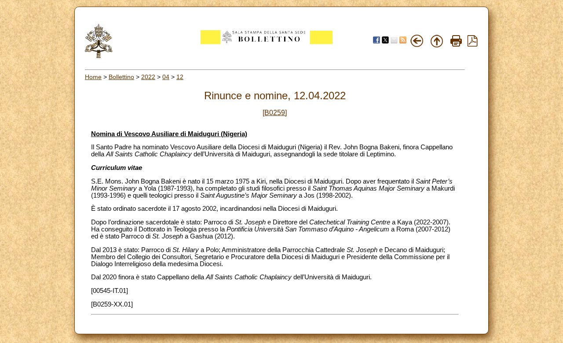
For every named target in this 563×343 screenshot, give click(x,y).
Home (93, 76)
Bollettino (121, 76)
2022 (148, 76)
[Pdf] (472, 44)
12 (179, 76)
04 (165, 76)
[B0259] (275, 112)
